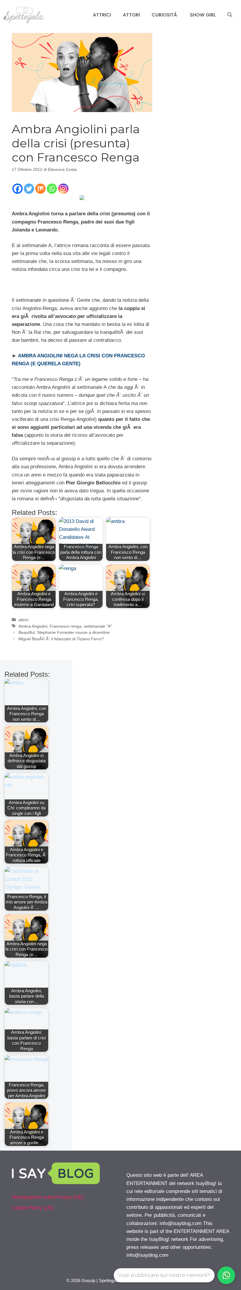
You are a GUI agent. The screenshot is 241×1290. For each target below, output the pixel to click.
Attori (131, 14)
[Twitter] (29, 189)
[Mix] (40, 189)
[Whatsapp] (52, 189)
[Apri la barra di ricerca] (230, 15)
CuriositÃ (165, 14)
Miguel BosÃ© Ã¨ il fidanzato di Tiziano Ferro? (61, 638)
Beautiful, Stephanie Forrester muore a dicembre (64, 632)
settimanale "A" (98, 626)
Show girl (203, 14)
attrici (24, 619)
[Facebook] (17, 189)
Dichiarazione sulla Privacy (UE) (47, 1197)
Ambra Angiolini (33, 626)
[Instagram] (63, 189)
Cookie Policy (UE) (33, 1208)
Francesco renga (65, 626)
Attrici (102, 14)
